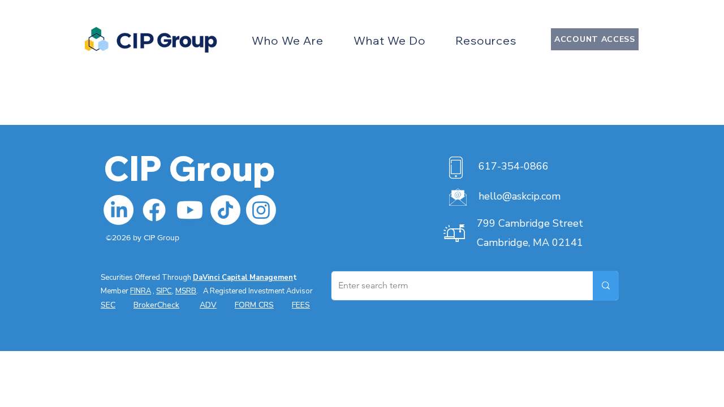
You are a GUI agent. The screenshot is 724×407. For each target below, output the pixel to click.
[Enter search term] (605, 285)
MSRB (185, 291)
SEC (108, 305)
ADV (208, 305)
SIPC (164, 291)
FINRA (140, 291)
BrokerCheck (156, 305)
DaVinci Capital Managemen (243, 277)
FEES (301, 305)
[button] (287, 40)
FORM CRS (254, 305)
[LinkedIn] (118, 210)
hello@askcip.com (520, 196)
